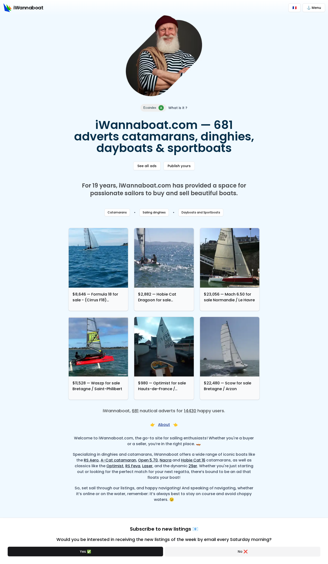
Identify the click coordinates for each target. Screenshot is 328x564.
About (164, 424)
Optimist (114, 466)
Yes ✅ (85, 551)
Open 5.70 (148, 460)
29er (192, 466)
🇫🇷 (294, 7)
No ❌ (243, 551)
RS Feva (132, 466)
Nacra (165, 460)
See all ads (147, 166)
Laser (147, 466)
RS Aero (91, 460)
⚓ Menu (314, 7)
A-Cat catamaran (118, 460)
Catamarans (117, 212)
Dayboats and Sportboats (201, 212)
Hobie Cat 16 (193, 460)
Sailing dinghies (154, 212)
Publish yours (179, 166)
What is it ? (177, 107)
